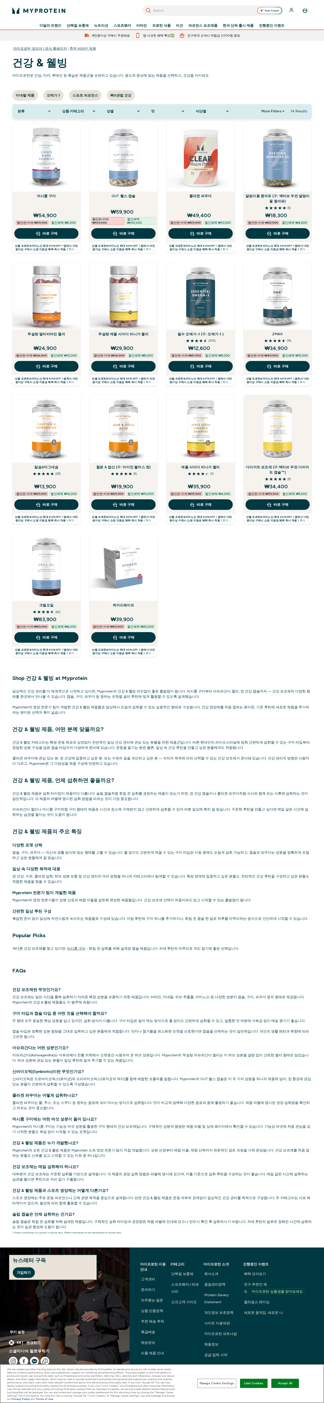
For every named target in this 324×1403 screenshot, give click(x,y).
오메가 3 (53, 95)
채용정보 (211, 1344)
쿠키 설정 (17, 1332)
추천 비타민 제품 (83, 48)
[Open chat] (45, 1361)
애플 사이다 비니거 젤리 (200, 467)
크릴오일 (46, 605)
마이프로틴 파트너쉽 (220, 1334)
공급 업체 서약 (215, 1355)
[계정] (291, 10)
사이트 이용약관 (217, 1323)
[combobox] (213, 10)
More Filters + (272, 111)
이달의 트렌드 (50, 25)
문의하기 (148, 1290)
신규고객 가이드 (184, 1302)
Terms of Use (44, 1399)
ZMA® (277, 334)
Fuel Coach (272, 10)
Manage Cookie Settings (217, 1383)
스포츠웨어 (122, 25)
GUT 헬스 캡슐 (124, 196)
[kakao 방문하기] (34, 1361)
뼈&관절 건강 (120, 95)
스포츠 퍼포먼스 (85, 95)
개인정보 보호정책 (218, 1312)
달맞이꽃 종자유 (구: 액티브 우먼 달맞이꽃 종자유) (278, 198)
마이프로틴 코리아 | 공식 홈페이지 (40, 48)
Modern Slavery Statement (216, 1298)
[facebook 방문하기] (23, 1361)
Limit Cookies (253, 1383)
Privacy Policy (20, 1399)
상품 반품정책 (152, 1311)
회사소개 (211, 1274)
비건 (179, 25)
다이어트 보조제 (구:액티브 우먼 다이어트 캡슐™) (277, 469)
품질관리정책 (214, 1284)
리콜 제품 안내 (152, 1353)
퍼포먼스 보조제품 (203, 25)
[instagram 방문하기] (13, 1361)
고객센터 (148, 1279)
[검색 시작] (148, 10)
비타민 (141, 25)
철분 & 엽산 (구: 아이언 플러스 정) (123, 467)
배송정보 (148, 1342)
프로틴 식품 (161, 25)
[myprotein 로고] (38, 10)
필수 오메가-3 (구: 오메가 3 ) (200, 334)
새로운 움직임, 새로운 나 (263, 1312)
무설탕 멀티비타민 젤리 (46, 334)
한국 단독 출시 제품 (238, 25)
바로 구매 (50, 233)
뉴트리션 (101, 25)
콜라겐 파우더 (200, 196)
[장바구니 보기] (305, 10)
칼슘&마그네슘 (46, 467)
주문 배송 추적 (152, 1321)
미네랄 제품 (25, 95)
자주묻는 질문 (152, 1300)
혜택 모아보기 (255, 1274)
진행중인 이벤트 (272, 25)
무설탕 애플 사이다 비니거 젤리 (123, 334)
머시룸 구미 (46, 196)
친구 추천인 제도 (273, 1288)
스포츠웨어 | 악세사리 (185, 1288)
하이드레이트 (123, 605)
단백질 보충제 (78, 25)
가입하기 (24, 1272)
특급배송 (148, 1332)
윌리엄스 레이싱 (257, 1302)
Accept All (285, 1383)
